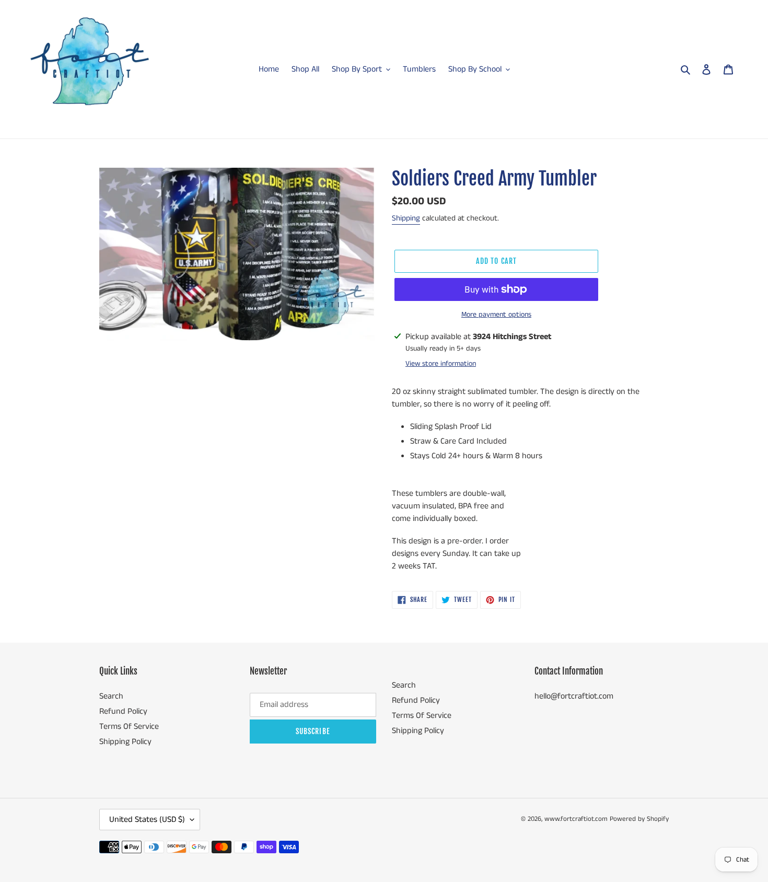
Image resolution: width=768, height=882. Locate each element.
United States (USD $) (147, 820)
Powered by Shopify (639, 819)
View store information (440, 363)
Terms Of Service (129, 727)
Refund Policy (123, 711)
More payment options (496, 314)
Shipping (406, 218)
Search (111, 696)
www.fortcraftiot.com (576, 819)
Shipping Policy (125, 742)
